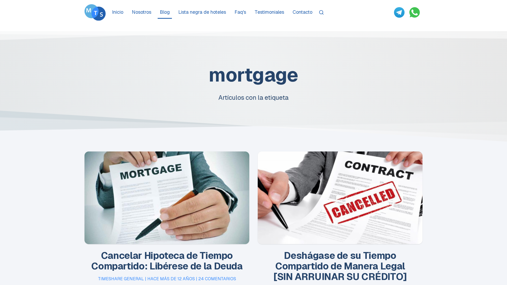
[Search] (321, 12)
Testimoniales (269, 12)
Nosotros (141, 12)
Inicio (117, 12)
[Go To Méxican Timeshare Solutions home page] (95, 12)
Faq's (240, 12)
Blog (165, 12)
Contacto (302, 12)
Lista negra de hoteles (202, 12)
